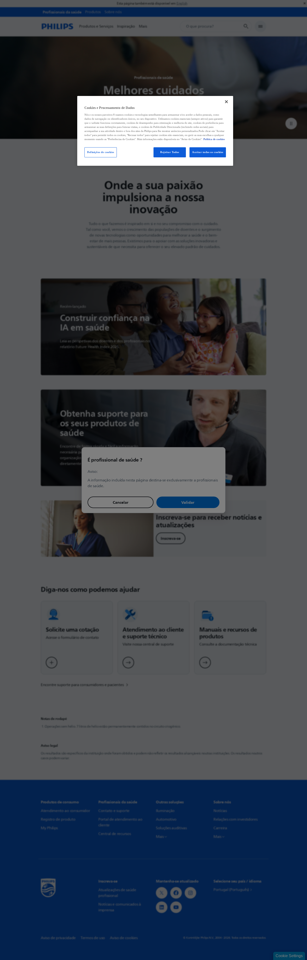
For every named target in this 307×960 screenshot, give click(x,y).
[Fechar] (226, 101)
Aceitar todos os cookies (207, 152)
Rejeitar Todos (169, 152)
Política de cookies (214, 139)
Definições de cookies (100, 152)
